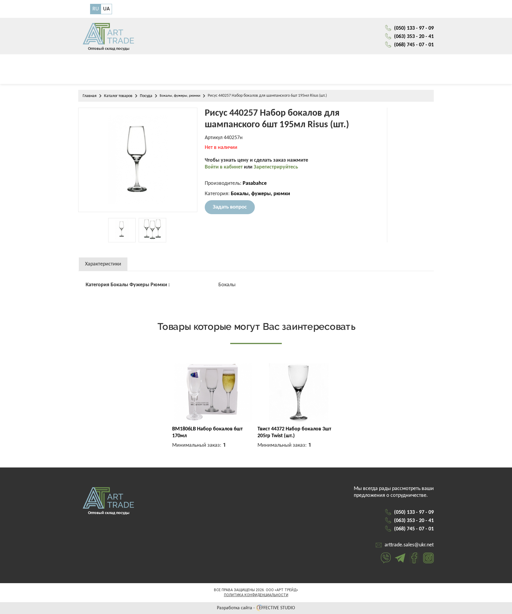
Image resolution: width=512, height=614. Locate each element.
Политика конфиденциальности (256, 595)
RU (95, 9)
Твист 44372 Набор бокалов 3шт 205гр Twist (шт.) (294, 432)
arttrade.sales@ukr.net (409, 545)
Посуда (146, 96)
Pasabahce (255, 183)
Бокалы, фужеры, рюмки (180, 96)
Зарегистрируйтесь (276, 167)
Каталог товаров (118, 96)
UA (106, 9)
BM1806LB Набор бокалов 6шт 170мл (207, 432)
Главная (90, 96)
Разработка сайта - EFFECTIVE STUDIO (256, 608)
